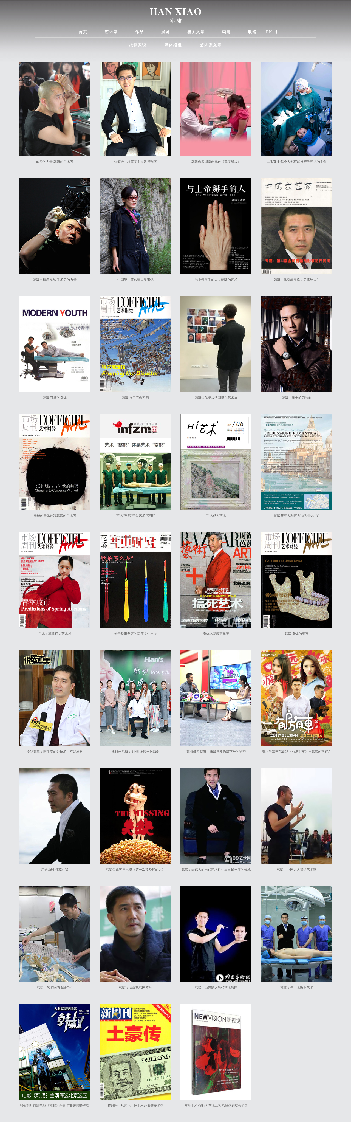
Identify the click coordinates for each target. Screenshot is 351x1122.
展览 (165, 32)
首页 (83, 32)
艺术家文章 (211, 45)
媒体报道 (173, 45)
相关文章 (196, 32)
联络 (252, 32)
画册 (226, 32)
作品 (139, 32)
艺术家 (111, 32)
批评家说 (138, 45)
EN (269, 32)
